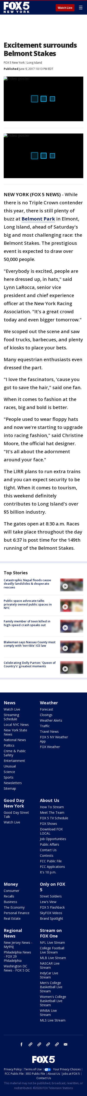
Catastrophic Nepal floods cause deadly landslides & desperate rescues (27, 583)
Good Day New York (14, 803)
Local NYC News (16, 724)
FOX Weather (50, 747)
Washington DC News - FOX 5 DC (17, 968)
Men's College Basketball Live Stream (51, 987)
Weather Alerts (51, 720)
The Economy (14, 907)
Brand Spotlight (51, 918)
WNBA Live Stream (48, 1012)
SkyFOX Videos (51, 913)
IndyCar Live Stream (49, 975)
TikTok (39, 1044)
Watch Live (65, 7)
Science (9, 772)
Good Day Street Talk (16, 814)
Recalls (9, 896)
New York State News (15, 732)
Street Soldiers (51, 896)
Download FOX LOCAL (51, 831)
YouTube (48, 1044)
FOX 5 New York (14, 63)
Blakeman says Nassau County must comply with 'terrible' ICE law (29, 644)
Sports (8, 777)
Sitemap (10, 788)
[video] (71, 584)
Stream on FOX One (51, 933)
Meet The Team (52, 812)
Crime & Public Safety (15, 753)
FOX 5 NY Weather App (54, 739)
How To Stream (52, 807)
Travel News (49, 731)
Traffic (45, 726)
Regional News (13, 933)
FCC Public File (51, 861)
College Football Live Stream (52, 950)
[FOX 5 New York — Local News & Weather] (17, 7)
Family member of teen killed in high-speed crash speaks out (27, 623)
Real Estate (12, 918)
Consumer (11, 890)
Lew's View (48, 902)
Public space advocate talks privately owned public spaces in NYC (28, 604)
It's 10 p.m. (48, 872)
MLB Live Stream (53, 958)
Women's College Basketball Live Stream (53, 1000)
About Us (49, 800)
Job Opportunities (53, 839)
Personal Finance (16, 913)
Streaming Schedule (11, 717)
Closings (46, 715)
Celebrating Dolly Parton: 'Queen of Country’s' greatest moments (30, 664)
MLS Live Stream (52, 1020)
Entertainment (14, 760)
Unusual (10, 766)
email (65, 1044)
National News (15, 740)
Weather (49, 702)
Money (11, 884)
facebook (21, 1044)
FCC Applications (52, 866)
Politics (9, 745)
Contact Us (48, 850)
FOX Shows (48, 823)
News (9, 702)
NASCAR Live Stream (50, 965)
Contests (46, 855)
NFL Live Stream (52, 942)
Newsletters (13, 783)
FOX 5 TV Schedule (54, 818)
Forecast (46, 709)
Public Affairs (49, 844)
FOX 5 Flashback (52, 907)
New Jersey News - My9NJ (18, 944)
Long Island (34, 63)
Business (10, 902)
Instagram (30, 1044)
